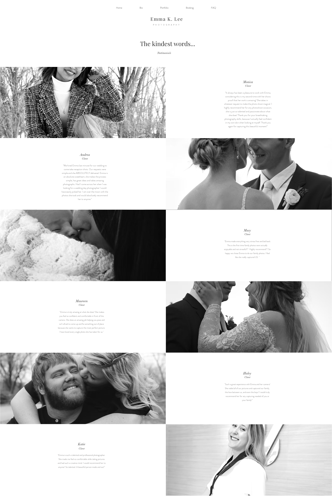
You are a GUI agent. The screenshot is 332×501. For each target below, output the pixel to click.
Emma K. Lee (166, 19)
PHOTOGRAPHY (167, 24)
